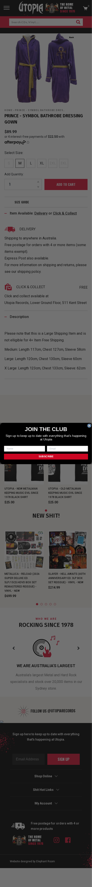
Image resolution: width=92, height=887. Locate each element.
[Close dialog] (89, 425)
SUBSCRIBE (46, 456)
